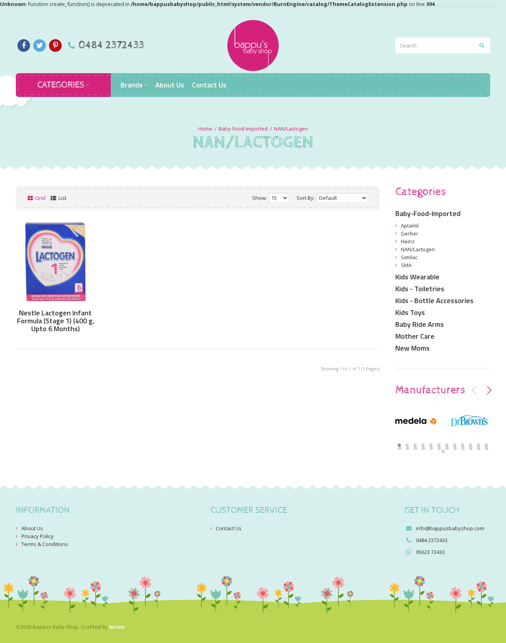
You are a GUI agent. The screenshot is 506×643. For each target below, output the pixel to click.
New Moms (412, 348)
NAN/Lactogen (291, 128)
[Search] (482, 45)
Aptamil (410, 225)
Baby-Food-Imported (243, 128)
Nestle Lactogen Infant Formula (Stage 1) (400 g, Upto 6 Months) (55, 321)
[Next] (489, 390)
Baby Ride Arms (419, 324)
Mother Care (414, 336)
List (61, 197)
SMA (406, 265)
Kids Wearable (417, 276)
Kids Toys (410, 312)
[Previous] (474, 390)
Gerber (409, 233)
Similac (409, 257)
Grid (39, 197)
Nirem (117, 627)
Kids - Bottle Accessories (434, 300)
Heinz (408, 241)
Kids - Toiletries (419, 288)
